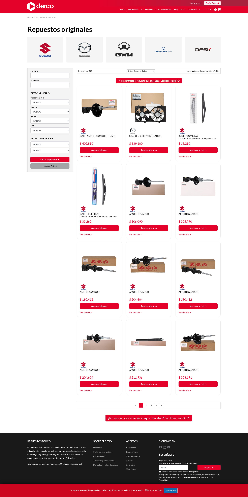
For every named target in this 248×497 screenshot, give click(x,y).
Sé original (130, 465)
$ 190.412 (86, 299)
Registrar (209, 467)
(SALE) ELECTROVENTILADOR (145, 135)
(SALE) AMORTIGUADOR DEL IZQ (97, 135)
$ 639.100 (136, 143)
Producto (34, 80)
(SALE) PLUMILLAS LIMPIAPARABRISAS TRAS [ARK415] (197, 137)
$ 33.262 (85, 221)
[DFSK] (203, 50)
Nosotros (97, 447)
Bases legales (99, 456)
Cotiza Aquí (211, 3)
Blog (183, 9)
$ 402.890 (86, 143)
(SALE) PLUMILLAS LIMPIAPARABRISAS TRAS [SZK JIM (98, 215)
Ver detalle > (86, 156)
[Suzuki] (45, 50)
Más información (153, 490)
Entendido (171, 490)
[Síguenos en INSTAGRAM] (164, 447)
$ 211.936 (136, 377)
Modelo (33, 107)
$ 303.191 (185, 377)
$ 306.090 (136, 221)
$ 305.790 (185, 221)
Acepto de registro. (180, 471)
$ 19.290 (184, 143)
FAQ (176, 9)
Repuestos (133, 9)
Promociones (132, 452)
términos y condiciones (178, 471)
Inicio (122, 9)
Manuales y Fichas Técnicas (105, 465)
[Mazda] (84, 50)
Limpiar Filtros (50, 166)
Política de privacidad (102, 452)
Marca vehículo (37, 98)
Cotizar (207, 9)
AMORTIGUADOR (139, 213)
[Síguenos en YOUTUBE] (168, 447)
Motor (33, 116)
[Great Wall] (124, 50)
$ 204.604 (136, 299)
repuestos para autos (45, 17)
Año (32, 126)
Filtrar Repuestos (49, 159)
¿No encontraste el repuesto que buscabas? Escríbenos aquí (148, 80)
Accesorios (147, 9)
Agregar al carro (99, 150)
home (30, 17)
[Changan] (163, 50)
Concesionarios (163, 9)
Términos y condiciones (103, 460)
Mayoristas (131, 469)
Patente (34, 71)
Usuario (194, 9)
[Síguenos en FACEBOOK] (160, 447)
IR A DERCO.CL (196, 3)
